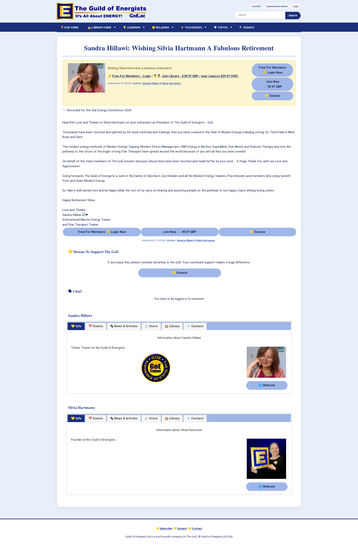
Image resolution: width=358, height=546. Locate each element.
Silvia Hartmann (171, 83)
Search (293, 15)
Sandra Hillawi (151, 83)
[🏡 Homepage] (101, 11)
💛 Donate (272, 96)
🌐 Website (266, 385)
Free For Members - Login (131, 76)
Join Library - (200, 76)
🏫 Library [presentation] (172, 326)
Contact (197, 528)
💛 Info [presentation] (76, 326)
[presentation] (123, 326)
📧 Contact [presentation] (195, 326)
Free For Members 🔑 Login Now (102, 232)
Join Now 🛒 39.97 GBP (179, 232)
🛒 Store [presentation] (151, 326)
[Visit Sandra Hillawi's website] (266, 378)
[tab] (76, 326)
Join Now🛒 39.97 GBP (272, 84)
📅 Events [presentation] (95, 326)
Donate (181, 528)
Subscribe (166, 528)
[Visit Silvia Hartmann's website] (266, 479)
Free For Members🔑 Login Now (272, 70)
